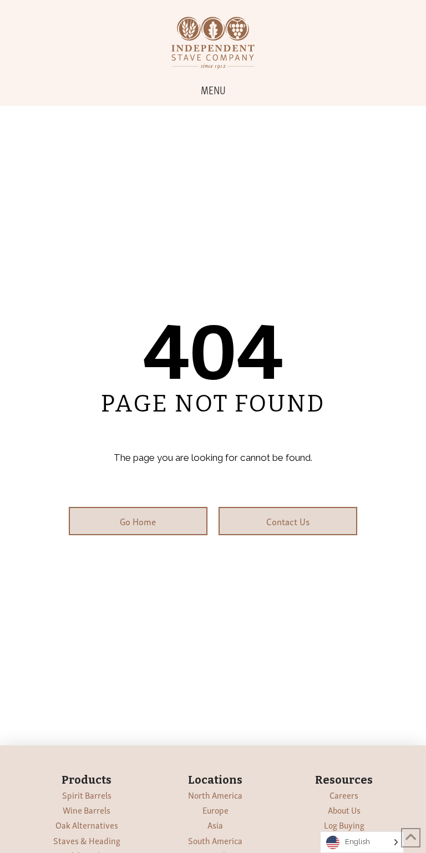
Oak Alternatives (86, 825)
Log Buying (344, 825)
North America (215, 795)
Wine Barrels (86, 810)
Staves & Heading (86, 840)
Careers (343, 795)
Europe (215, 810)
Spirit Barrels (86, 795)
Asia (215, 825)
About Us (344, 810)
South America (215, 840)
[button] (213, 89)
